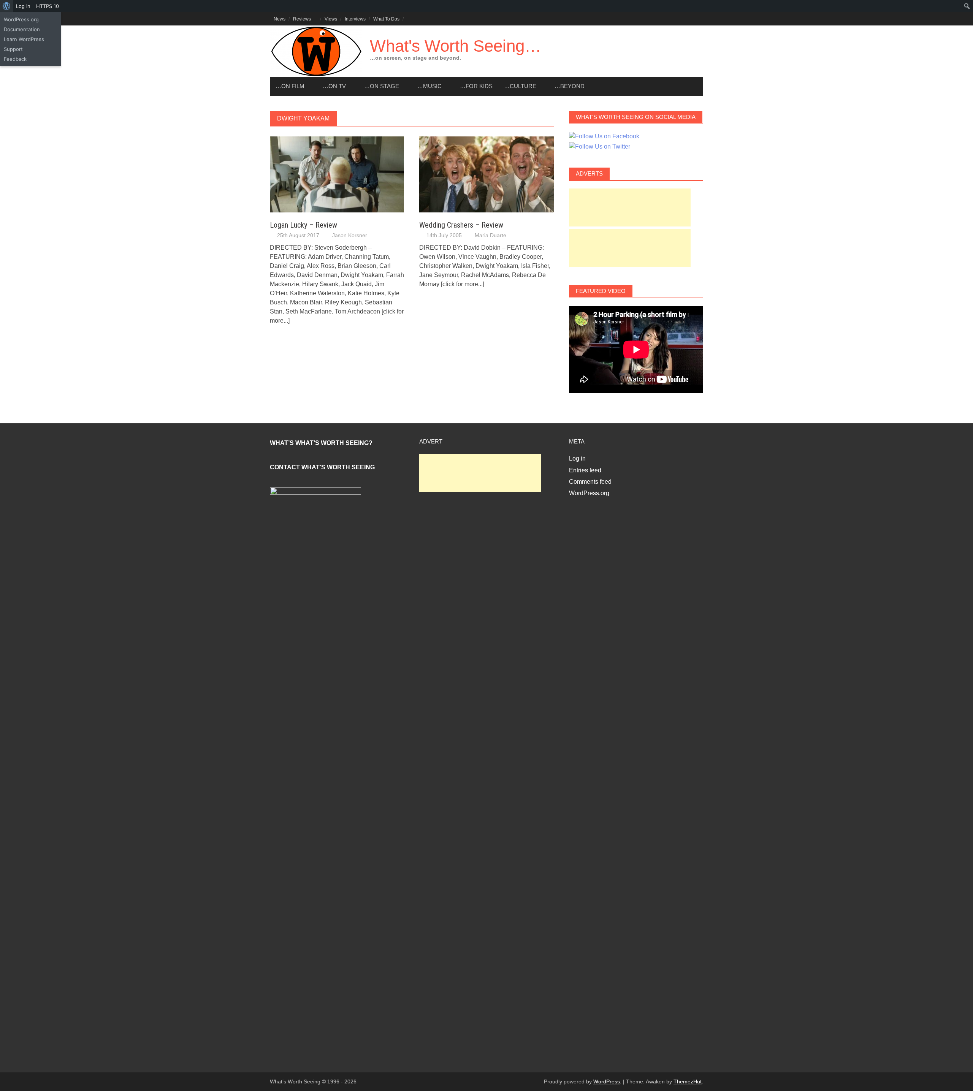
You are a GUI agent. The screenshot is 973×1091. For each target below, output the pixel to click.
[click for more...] (462, 284)
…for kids (476, 86)
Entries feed (585, 470)
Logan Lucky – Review (303, 225)
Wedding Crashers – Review (461, 225)
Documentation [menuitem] (22, 29)
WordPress (606, 1081)
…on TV (334, 86)
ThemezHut (687, 1081)
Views (331, 19)
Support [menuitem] (13, 49)
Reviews (302, 19)
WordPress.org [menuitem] (21, 19)
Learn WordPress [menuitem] (24, 39)
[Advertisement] (630, 207)
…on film (290, 86)
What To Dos (386, 19)
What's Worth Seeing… (455, 45)
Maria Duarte (490, 235)
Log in (577, 458)
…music (429, 86)
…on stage (381, 86)
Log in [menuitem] (23, 6)
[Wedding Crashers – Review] (486, 174)
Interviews (355, 19)
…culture (520, 86)
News (279, 19)
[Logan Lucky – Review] (337, 174)
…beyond (570, 86)
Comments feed (590, 481)
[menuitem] (6, 6)
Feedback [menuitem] (15, 59)
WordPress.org (589, 493)
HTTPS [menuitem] (47, 6)
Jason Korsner (349, 235)
